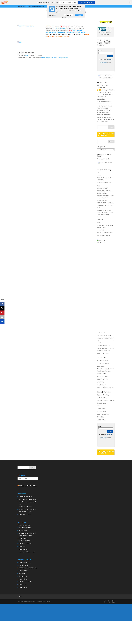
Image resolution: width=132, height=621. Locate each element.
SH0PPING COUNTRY (103, 353)
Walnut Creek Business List (105, 387)
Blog (98, 185)
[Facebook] (2, 304)
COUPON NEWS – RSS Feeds (105, 203)
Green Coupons (101, 403)
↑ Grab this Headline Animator (105, 77)
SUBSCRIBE (100, 230)
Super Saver (100, 382)
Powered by (51, 15)
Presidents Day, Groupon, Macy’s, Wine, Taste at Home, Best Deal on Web (105, 120)
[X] (2, 308)
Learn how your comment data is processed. (54, 57)
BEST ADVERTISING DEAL (104, 183)
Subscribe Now (86, 2)
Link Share (100, 406)
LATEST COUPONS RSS (27, 486)
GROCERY (100, 219)
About (99, 175)
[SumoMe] (2, 321)
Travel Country (101, 385)
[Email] (2, 317)
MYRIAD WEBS (101, 408)
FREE (98, 172)
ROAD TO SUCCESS (102, 376)
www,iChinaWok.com (59, 28)
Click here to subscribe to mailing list (106, 134)
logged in (28, 55)
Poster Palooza (101, 374)
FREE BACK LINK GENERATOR (105, 338)
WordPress (47, 601)
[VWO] (56, 15)
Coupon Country (102, 397)
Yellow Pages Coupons (103, 235)
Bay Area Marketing (103, 363)
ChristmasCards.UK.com (104, 335)
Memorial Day (101, 99)
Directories (101, 332)
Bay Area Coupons (102, 360)
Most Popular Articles (103, 345)
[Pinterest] (2, 312)
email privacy (109, 59)
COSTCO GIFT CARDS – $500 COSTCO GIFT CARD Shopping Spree (105, 198)
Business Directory (102, 188)
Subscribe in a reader (103, 159)
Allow (79, 15)
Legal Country (101, 366)
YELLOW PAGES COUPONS (105, 233)
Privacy (99, 222)
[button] (66, 2)
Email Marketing (103, 62)
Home (64, 17)
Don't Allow (69, 15)
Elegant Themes (30, 601)
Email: (99, 51)
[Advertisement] (104, 274)
